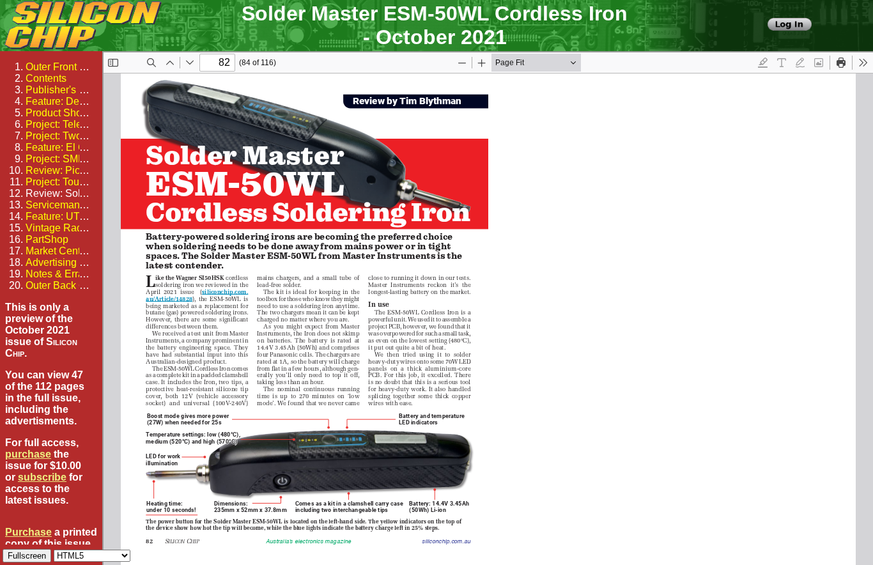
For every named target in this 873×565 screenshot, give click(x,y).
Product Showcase (68, 112)
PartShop (47, 239)
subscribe (42, 477)
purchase (28, 454)
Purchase (28, 532)
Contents (46, 78)
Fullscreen (27, 556)
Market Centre (57, 250)
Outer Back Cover (66, 285)
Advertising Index (65, 262)
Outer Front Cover (66, 66)
